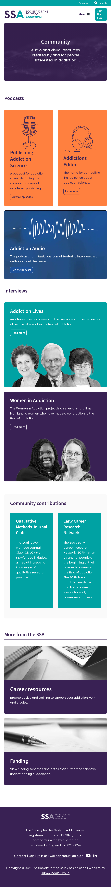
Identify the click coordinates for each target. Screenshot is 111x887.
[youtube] (88, 856)
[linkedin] (95, 855)
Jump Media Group (55, 873)
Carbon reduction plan (66, 856)
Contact (20, 856)
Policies (42, 856)
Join (32, 856)
